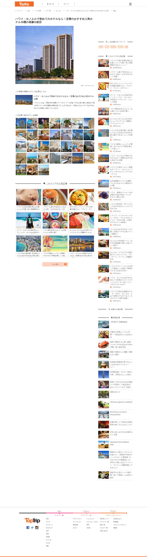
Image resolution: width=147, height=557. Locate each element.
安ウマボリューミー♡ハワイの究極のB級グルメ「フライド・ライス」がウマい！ (121, 86)
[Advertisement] (115, 27)
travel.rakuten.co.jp (89, 85)
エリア (67, 4)
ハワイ (107, 46)
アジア (48, 522)
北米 (28, 11)
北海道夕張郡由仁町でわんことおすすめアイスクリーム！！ (121, 364)
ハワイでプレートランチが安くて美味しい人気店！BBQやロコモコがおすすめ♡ (121, 268)
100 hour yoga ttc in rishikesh (121, 402)
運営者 (115, 528)
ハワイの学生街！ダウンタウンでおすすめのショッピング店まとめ (121, 206)
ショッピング (90, 519)
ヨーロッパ (49, 525)
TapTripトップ (104, 519)
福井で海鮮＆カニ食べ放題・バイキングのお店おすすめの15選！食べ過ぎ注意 (121, 344)
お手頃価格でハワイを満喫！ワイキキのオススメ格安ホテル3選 (121, 183)
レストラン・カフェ (92, 522)
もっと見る (55, 264)
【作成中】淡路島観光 (118, 322)
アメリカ (120, 46)
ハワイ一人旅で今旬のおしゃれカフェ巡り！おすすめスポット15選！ (121, 74)
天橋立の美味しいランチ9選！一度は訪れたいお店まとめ (121, 334)
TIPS (87, 525)
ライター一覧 (104, 528)
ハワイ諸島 (38, 11)
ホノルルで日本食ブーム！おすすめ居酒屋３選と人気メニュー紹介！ (121, 243)
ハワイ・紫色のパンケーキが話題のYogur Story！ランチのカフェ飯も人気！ (121, 195)
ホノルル (58, 11)
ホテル (101, 46)
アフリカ (48, 540)
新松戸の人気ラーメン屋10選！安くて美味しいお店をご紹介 (121, 475)
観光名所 (75, 525)
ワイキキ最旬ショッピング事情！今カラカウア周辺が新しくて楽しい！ (121, 146)
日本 (47, 519)
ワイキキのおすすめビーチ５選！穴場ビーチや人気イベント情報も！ (121, 231)
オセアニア (49, 528)
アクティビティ (77, 519)
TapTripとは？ (117, 519)
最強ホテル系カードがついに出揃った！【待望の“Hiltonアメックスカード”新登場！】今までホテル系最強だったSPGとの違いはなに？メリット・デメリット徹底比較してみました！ (121, 459)
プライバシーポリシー (119, 525)
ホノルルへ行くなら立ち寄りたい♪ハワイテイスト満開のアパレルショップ (121, 121)
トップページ (19, 11)
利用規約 (115, 522)
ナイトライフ (77, 522)
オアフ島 (48, 11)
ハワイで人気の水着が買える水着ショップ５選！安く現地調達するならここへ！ (121, 63)
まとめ (48, 543)
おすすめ (113, 46)
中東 (47, 534)
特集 (47, 546)
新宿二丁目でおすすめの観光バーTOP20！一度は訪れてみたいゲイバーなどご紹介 (121, 384)
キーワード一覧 (104, 522)
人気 (126, 46)
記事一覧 (51, 4)
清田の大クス (115, 392)
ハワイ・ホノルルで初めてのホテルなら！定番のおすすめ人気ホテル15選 (87, 11)
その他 (88, 528)
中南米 (48, 537)
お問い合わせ (104, 531)
